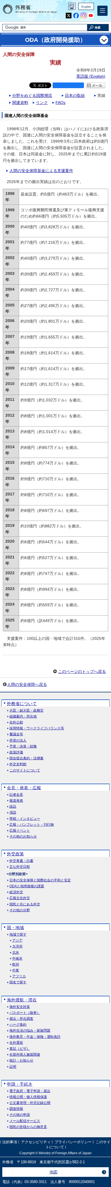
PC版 (71, 6)
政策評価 (16, 752)
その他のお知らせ (23, 836)
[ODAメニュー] (104, 40)
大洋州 (17, 946)
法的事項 (9, 1142)
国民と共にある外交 (24, 904)
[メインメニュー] (102, 11)
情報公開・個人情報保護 (28, 1097)
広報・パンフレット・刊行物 (31, 825)
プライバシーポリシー (73, 1142)
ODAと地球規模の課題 (26, 886)
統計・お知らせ (21, 1060)
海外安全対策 (19, 1007)
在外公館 (16, 722)
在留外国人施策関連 (24, 1054)
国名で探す (17, 982)
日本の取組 (75, 95)
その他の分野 (19, 910)
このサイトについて (24, 770)
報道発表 (16, 801)
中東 (15, 970)
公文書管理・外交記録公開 (29, 1103)
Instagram (84, 16)
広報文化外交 (19, 898)
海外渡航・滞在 (22, 999)
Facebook (76, 16)
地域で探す (17, 934)
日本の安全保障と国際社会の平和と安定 (40, 880)
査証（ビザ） (19, 1049)
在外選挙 (16, 1043)
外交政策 (15, 853)
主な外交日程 (19, 867)
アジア (17, 940)
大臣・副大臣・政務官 (26, 710)
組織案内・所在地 (23, 716)
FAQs (60, 102)
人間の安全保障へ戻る (27, 684)
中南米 (17, 958)
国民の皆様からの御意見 (28, 1127)
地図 (53, 1172)
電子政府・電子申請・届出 (29, 1091)
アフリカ (19, 976)
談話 (12, 806)
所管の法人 (17, 740)
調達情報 (16, 1109)
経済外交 (16, 892)
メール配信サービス (24, 1121)
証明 (12, 1067)
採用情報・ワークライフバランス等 (36, 728)
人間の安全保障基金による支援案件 (41, 170)
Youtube (91, 16)
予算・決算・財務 (23, 746)
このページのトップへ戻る (82, 671)
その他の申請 (19, 1115)
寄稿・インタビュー (24, 819)
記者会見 (16, 795)
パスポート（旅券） (24, 1013)
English (86, 6)
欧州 (15, 964)
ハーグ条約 (17, 1025)
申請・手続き (19, 1084)
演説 (12, 812)
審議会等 (16, 734)
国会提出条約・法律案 (26, 758)
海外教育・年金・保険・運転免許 (35, 1037)
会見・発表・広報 (24, 787)
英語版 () (90, 76)
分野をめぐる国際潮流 (32, 95)
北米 (15, 953)
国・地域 (15, 927)
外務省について (22, 703)
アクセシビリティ (36, 1142)
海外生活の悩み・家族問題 (29, 1030)
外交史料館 (17, 764)
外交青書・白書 (21, 861)
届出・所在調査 (21, 1019)
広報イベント (19, 830)
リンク (42, 102)
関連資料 (20, 102)
